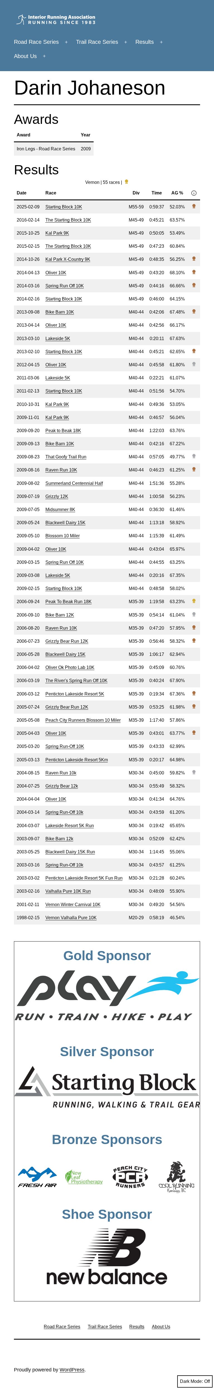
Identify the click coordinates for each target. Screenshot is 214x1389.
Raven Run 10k (60, 773)
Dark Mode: (191, 1381)
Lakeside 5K (57, 338)
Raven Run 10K (61, 470)
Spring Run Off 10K (64, 285)
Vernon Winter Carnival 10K (73, 904)
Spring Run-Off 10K (64, 746)
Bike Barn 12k (59, 838)
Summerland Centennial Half (74, 483)
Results (144, 42)
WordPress (72, 1370)
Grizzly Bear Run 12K (66, 641)
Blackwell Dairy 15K (65, 522)
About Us (25, 56)
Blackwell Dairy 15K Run (70, 851)
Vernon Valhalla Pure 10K (71, 917)
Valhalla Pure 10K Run (68, 891)
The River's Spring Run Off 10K (76, 680)
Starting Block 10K (63, 206)
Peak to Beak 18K (63, 430)
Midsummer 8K (60, 509)
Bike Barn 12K (59, 615)
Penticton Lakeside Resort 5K (74, 694)
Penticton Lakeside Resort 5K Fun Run (84, 878)
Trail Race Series (97, 42)
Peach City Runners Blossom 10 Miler (83, 720)
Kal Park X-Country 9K (67, 259)
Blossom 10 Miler (62, 535)
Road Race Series (36, 42)
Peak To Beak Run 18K (68, 601)
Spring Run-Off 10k (64, 812)
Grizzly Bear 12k (61, 786)
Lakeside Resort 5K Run (69, 825)
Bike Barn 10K (59, 312)
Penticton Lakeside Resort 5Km (76, 759)
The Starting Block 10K (68, 220)
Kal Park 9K (57, 233)
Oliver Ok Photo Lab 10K (69, 667)
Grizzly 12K (56, 496)
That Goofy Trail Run (65, 456)
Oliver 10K (55, 272)
